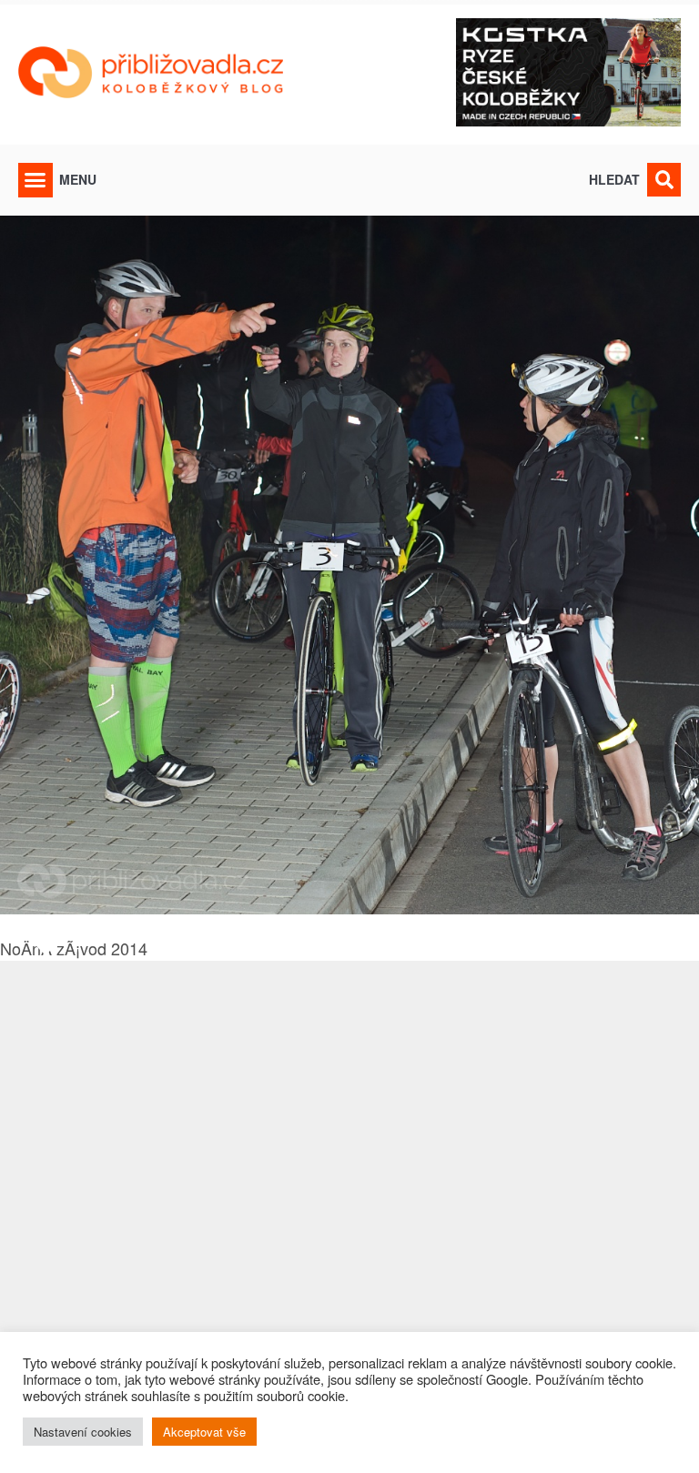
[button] (35, 180)
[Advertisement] (349, 1205)
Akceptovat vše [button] (204, 1431)
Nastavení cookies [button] (83, 1431)
